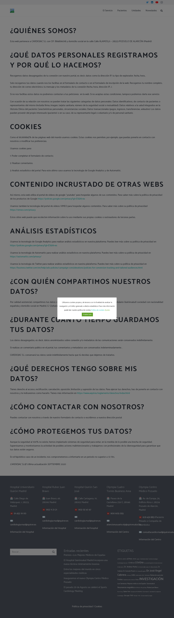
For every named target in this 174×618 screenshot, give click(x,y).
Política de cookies (97, 310)
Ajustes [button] (107, 310)
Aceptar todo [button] (87, 314)
